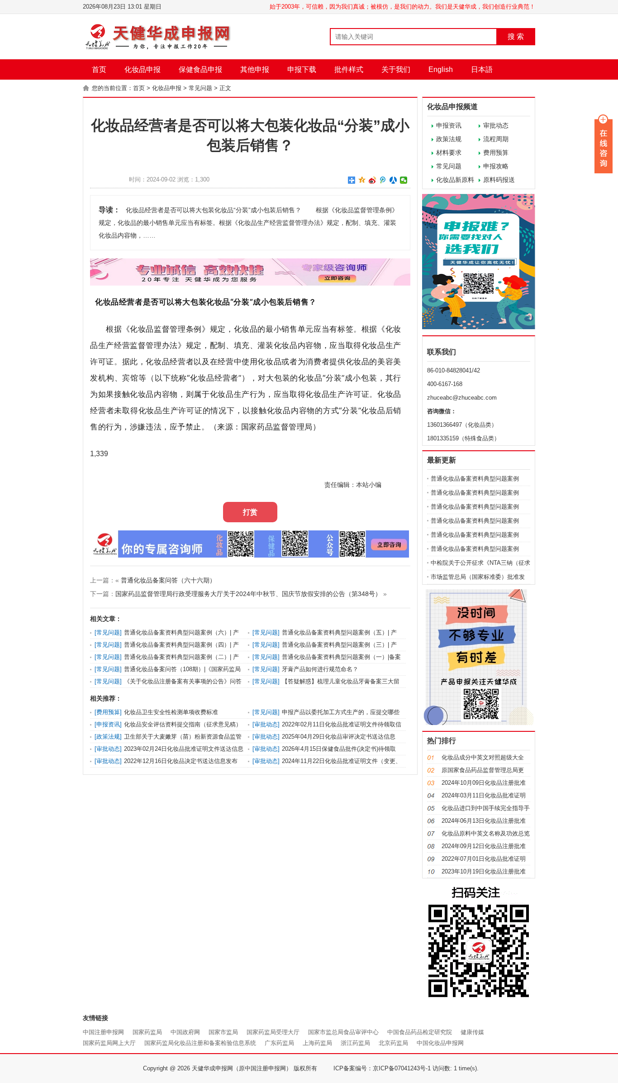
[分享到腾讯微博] (383, 180)
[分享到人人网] (393, 180)
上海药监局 (317, 1043)
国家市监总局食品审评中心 (343, 1032)
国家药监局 (147, 1032)
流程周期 (496, 139)
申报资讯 (448, 125)
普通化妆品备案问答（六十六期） (168, 580)
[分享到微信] (404, 180)
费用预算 (496, 152)
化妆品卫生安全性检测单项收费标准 (171, 712)
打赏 (250, 512)
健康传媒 (472, 1032)
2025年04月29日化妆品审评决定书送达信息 (338, 736)
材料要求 (448, 152)
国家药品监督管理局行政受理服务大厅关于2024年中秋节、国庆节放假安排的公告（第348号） (248, 593)
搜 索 (516, 36)
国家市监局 (223, 1032)
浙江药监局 (355, 1043)
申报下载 (301, 69)
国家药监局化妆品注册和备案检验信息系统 (200, 1043)
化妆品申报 (142, 69)
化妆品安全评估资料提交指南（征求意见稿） (183, 724)
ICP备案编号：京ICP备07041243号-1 (382, 1068)
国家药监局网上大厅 (109, 1043)
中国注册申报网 (103, 1032)
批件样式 (348, 69)
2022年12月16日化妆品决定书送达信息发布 (181, 761)
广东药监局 (279, 1043)
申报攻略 (496, 166)
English (440, 69)
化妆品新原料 (455, 179)
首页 (99, 69)
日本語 (482, 69)
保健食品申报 (200, 69)
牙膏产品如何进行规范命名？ (320, 669)
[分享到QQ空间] (362, 180)
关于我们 (395, 69)
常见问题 (200, 88)
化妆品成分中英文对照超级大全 (483, 757)
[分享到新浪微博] (372, 180)
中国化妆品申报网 (440, 1043)
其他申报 (254, 69)
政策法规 (448, 139)
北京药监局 (393, 1043)
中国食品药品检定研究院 (419, 1032)
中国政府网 (185, 1032)
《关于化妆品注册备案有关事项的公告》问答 (183, 681)
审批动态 (496, 125)
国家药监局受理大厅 (273, 1032)
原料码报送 (499, 179)
